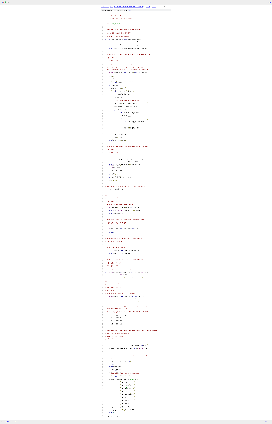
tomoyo (154, 7)
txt (266, 421)
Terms (16, 421)
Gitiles (8, 421)
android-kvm (105, 7)
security (148, 7)
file (130, 10)
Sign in (269, 2)
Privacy (12, 421)
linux (111, 7)
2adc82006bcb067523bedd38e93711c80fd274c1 (128, 7)
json (269, 421)
